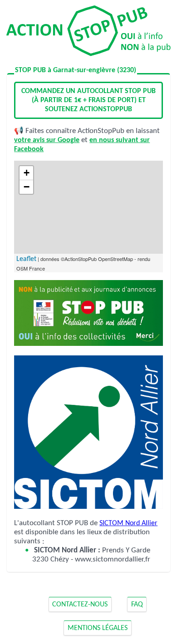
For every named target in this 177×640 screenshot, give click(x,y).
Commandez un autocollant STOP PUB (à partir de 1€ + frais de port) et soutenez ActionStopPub (88, 100)
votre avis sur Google (46, 140)
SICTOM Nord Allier (128, 523)
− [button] (27, 186)
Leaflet (26, 259)
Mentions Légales (98, 628)
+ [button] (27, 172)
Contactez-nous (80, 604)
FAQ (137, 604)
